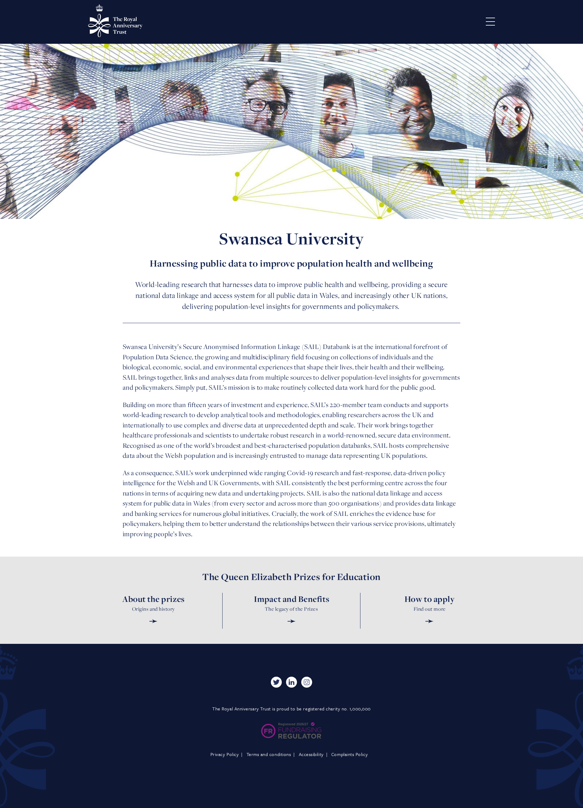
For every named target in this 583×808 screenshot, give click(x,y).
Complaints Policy (349, 754)
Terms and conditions (269, 754)
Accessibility (311, 754)
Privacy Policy (224, 754)
